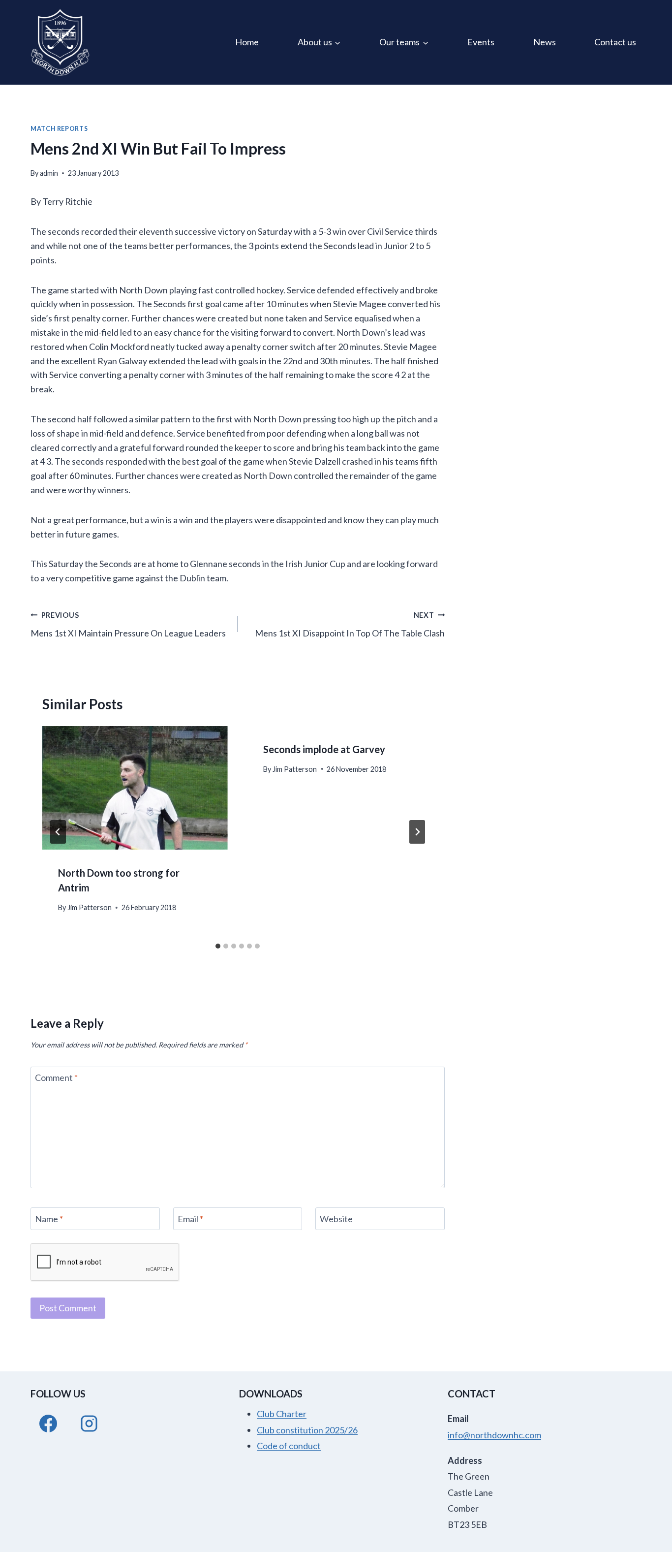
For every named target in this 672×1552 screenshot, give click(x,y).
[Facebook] (48, 1423)
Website (336, 1218)
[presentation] (135, 788)
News (544, 41)
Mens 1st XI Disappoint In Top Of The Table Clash (350, 624)
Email (190, 1218)
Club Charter (281, 1413)
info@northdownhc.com (494, 1434)
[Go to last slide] (58, 832)
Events (480, 41)
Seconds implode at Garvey (324, 749)
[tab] (217, 946)
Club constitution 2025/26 (307, 1430)
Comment (56, 1078)
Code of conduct (289, 1445)
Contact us (615, 41)
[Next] (417, 832)
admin (49, 173)
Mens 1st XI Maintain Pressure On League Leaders (128, 624)
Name (49, 1218)
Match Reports (59, 128)
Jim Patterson (89, 907)
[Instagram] (89, 1423)
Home (247, 41)
